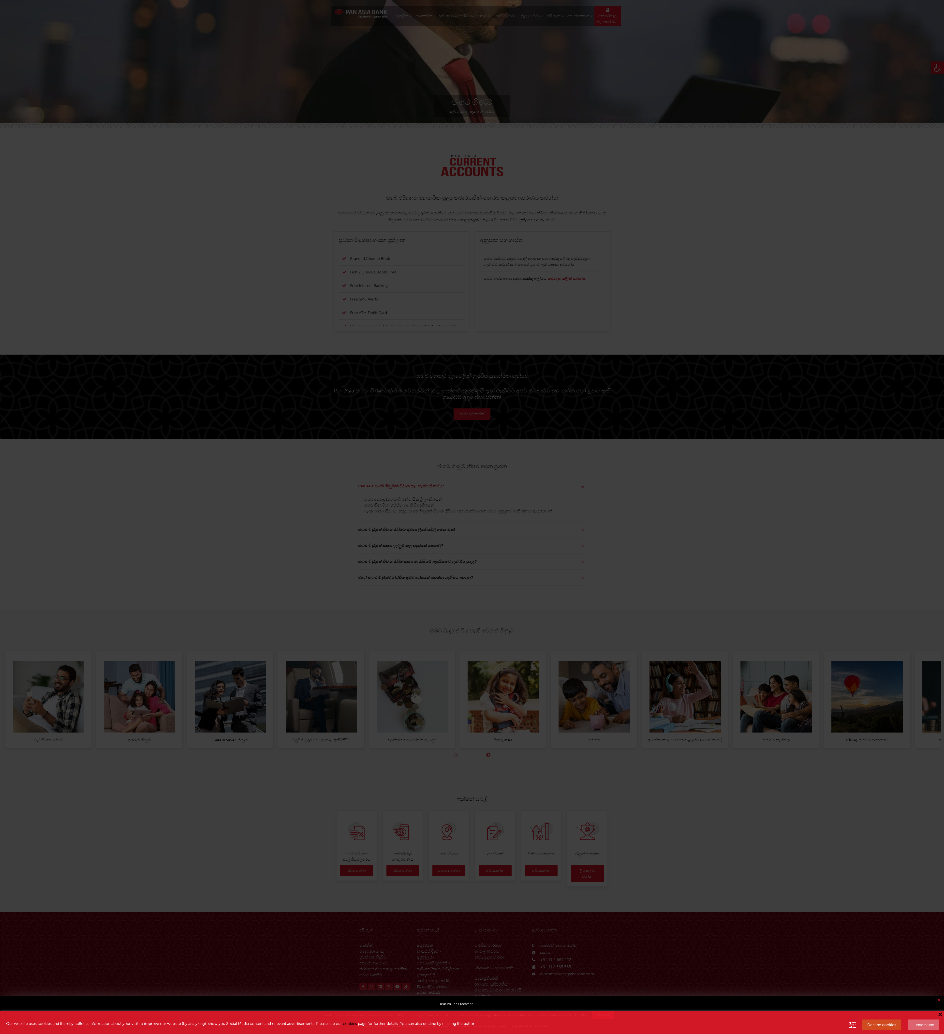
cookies (350, 1023)
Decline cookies (881, 1024)
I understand (923, 1024)
